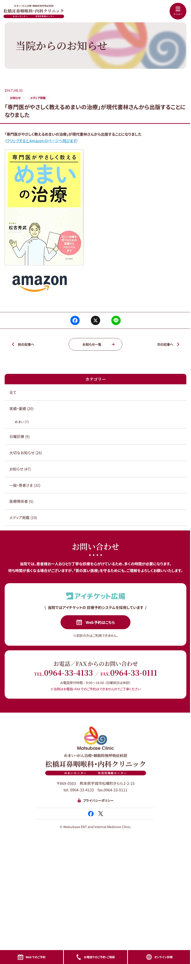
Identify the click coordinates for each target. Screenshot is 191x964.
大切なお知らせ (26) (25, 452)
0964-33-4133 (68, 672)
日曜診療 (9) (19, 436)
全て (13, 392)
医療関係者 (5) (21, 501)
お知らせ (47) (20, 469)
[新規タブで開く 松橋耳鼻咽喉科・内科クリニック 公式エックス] (100, 813)
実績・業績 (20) (21, 408)
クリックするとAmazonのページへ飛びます (41, 140)
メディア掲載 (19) (23, 517)
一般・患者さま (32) (24, 485)
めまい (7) (22, 421)
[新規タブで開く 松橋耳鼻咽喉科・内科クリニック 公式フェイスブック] (91, 813)
